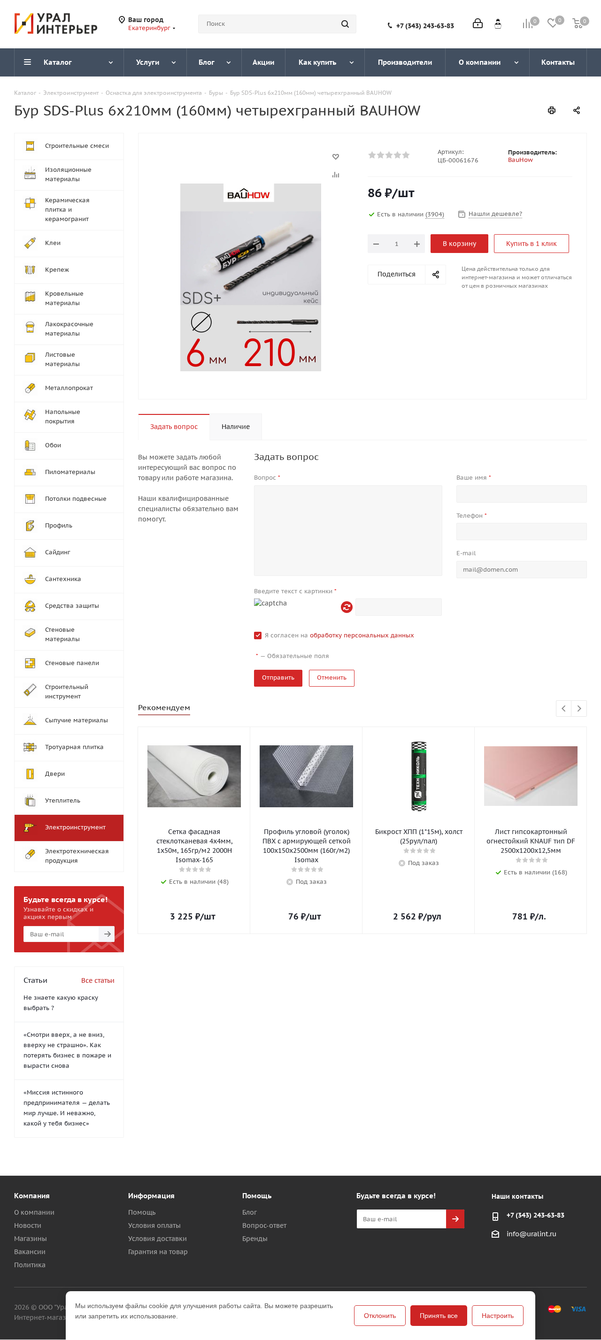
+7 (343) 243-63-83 (425, 26)
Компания (32, 1195)
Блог (249, 1212)
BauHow (520, 160)
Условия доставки (157, 1238)
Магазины (30, 1238)
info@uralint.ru (531, 1234)
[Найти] (345, 24)
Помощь (141, 1212)
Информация (151, 1195)
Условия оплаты (154, 1225)
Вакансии (30, 1252)
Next (579, 709)
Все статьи (98, 980)
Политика (30, 1265)
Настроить (498, 1315)
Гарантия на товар (158, 1252)
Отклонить (380, 1315)
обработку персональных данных (362, 635)
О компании (34, 1212)
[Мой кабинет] (478, 24)
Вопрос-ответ (264, 1225)
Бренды (255, 1238)
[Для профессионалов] (498, 23)
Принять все (439, 1315)
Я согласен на (339, 635)
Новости (27, 1225)
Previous (564, 709)
